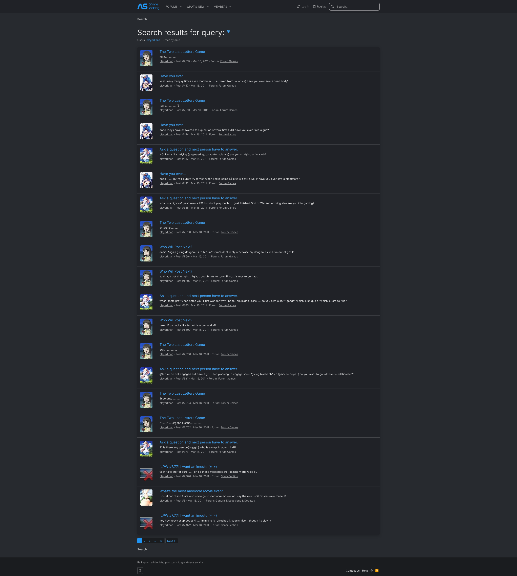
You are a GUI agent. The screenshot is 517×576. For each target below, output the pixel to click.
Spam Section (229, 476)
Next (170, 541)
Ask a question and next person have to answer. (199, 149)
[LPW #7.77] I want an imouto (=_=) (188, 467)
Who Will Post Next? (176, 247)
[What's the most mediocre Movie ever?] (146, 497)
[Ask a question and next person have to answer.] (146, 156)
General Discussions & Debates (235, 500)
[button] (180, 6)
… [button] (155, 540)
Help (365, 570)
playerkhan (153, 40)
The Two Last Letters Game (182, 52)
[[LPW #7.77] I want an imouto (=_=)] (146, 473)
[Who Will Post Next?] (146, 253)
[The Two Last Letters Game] (146, 58)
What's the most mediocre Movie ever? (191, 491)
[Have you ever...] (146, 82)
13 (161, 540)
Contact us (353, 570)
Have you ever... (173, 76)
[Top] (371, 571)
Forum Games (229, 61)
